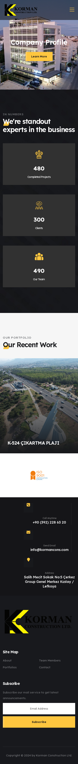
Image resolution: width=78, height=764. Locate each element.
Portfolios (10, 667)
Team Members (50, 660)
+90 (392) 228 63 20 (49, 522)
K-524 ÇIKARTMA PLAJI (33, 443)
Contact (44, 667)
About (7, 660)
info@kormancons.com (49, 550)
